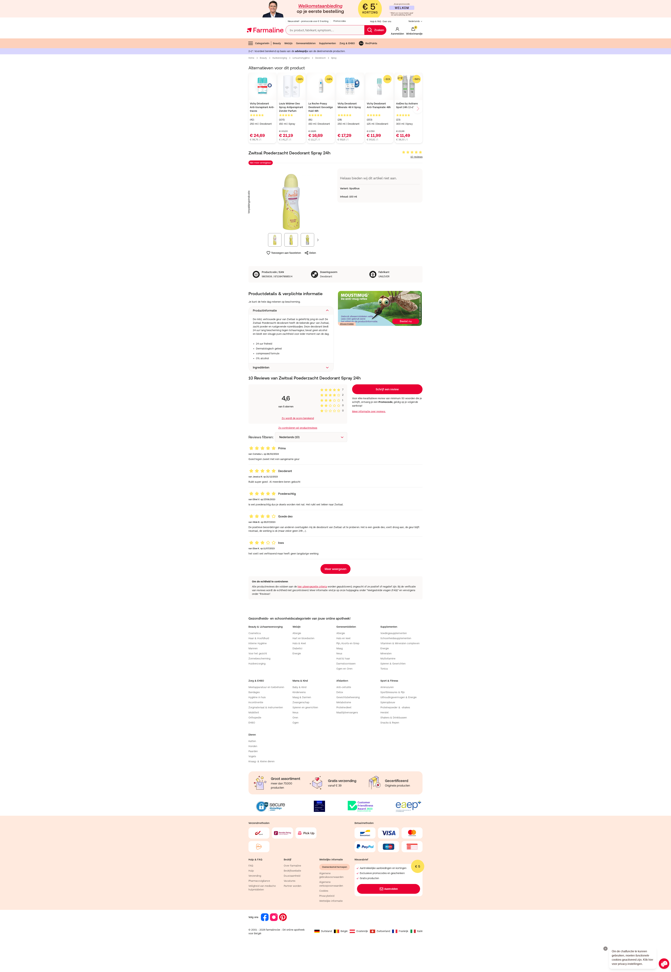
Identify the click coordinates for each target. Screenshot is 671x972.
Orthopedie (254, 717)
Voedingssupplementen (393, 633)
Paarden (253, 751)
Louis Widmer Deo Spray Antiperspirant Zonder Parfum (291, 107)
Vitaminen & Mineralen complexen (400, 643)
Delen (312, 252)
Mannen (253, 648)
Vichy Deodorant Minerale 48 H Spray (349, 105)
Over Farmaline (292, 865)
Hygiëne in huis (257, 697)
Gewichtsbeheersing (348, 697)
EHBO (251, 722)
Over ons (387, 21)
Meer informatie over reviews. (369, 411)
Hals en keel (343, 638)
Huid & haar (343, 658)
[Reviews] (412, 152)
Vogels (252, 756)
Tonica (384, 668)
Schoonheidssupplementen (395, 638)
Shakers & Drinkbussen (393, 717)
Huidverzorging (279, 58)
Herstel (384, 712)
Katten (252, 741)
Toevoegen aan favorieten (286, 252)
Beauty (277, 43)
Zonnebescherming (259, 658)
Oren (295, 717)
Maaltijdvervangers (347, 712)
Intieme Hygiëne (257, 643)
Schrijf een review (387, 389)
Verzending (254, 875)
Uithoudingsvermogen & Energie (398, 697)
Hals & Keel (299, 643)
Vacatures (289, 880)
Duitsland (326, 931)
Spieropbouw (387, 702)
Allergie (297, 633)
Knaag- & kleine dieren (261, 761)
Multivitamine (388, 658)
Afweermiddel (347, 324)
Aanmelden (391, 888)
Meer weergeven (335, 569)
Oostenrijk (362, 931)
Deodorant (320, 58)
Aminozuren (387, 687)
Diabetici (297, 648)
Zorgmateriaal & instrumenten (265, 707)
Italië (420, 931)
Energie (297, 653)
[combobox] (311, 437)
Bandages (254, 692)
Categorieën (262, 43)
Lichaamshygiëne (301, 58)
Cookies (323, 890)
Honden (252, 746)
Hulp (251, 870)
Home (251, 58)
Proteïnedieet (343, 707)
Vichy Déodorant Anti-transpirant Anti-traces (262, 107)
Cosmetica (254, 633)
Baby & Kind (299, 687)
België (344, 931)
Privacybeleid (326, 895)
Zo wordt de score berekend (298, 418)
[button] (291, 310)
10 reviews (416, 156)
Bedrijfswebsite (292, 870)
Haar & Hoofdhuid (258, 638)
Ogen (296, 722)
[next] (418, 109)
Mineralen (386, 653)
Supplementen (327, 43)
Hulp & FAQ (375, 21)
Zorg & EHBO (347, 43)
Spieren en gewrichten (305, 707)
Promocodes (339, 21)
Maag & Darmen (302, 697)
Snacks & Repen (389, 722)
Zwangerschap (301, 702)
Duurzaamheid (292, 875)
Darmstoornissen (346, 663)
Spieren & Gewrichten (393, 663)
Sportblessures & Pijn (392, 692)
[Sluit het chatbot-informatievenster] (605, 949)
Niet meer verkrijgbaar (260, 163)
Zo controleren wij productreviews (297, 427)
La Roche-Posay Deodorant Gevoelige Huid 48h (320, 107)
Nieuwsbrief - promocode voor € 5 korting (308, 21)
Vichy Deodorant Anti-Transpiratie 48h (379, 105)
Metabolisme (343, 702)
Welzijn (288, 43)
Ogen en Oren (344, 668)
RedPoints (371, 43)
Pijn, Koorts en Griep (347, 643)
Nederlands (414, 21)
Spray (334, 58)
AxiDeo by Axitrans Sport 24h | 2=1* (407, 105)
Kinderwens (299, 692)
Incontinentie (255, 702)
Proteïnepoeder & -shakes (395, 707)
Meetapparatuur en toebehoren (266, 687)
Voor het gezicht (257, 653)
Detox (339, 692)
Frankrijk (403, 931)
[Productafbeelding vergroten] (291, 202)
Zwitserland (383, 931)
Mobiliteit (253, 712)
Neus (339, 653)
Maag (339, 648)
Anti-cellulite (343, 687)
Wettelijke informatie (331, 901)
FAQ (250, 865)
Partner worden (292, 886)
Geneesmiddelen (306, 43)
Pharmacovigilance (259, 880)
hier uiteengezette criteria (312, 586)
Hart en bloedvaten (303, 638)
